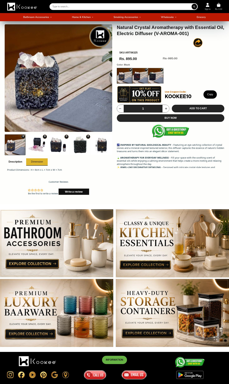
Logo (22, 6)
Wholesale (167, 17)
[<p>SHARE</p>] (198, 42)
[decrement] (120, 108)
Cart (218, 6)
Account (208, 6)
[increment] (166, 108)
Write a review (74, 191)
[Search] (194, 6)
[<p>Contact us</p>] (95, 375)
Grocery (201, 17)
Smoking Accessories (126, 17)
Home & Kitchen (81, 17)
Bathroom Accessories (36, 17)
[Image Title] (10, 374)
